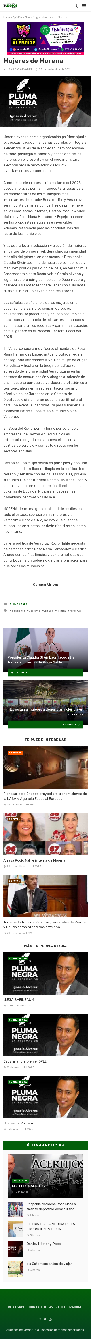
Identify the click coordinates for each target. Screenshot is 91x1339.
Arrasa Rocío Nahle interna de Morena (34, 860)
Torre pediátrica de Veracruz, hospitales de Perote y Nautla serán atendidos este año (44, 924)
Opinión (17, 17)
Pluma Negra (33, 17)
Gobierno (34, 610)
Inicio (6, 17)
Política (61, 610)
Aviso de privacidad (66, 1307)
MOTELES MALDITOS (28, 1186)
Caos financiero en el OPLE (25, 1061)
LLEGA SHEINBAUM (18, 999)
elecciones (18, 610)
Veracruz (75, 610)
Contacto (37, 1307)
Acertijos (20, 1181)
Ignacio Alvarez (20, 69)
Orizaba (48, 610)
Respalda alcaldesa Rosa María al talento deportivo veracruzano (51, 1206)
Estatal (14, 819)
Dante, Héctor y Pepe (44, 1244)
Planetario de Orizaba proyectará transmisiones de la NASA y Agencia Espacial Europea (45, 796)
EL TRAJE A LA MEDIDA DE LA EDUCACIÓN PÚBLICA (51, 1226)
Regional (15, 753)
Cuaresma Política (18, 1123)
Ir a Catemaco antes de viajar (49, 1264)
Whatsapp (16, 1307)
